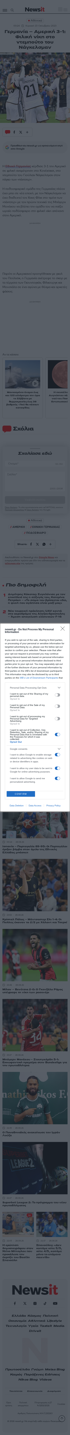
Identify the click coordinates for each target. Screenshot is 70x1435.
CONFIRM (21, 794)
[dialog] (35, 717)
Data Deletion (17, 805)
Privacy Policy (53, 805)
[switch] (57, 695)
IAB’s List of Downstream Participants (39, 677)
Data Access (35, 805)
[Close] (64, 630)
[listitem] (35, 687)
